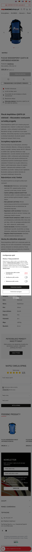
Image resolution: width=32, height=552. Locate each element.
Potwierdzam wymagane (16, 291)
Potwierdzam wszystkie (16, 287)
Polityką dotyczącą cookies (13, 262)
